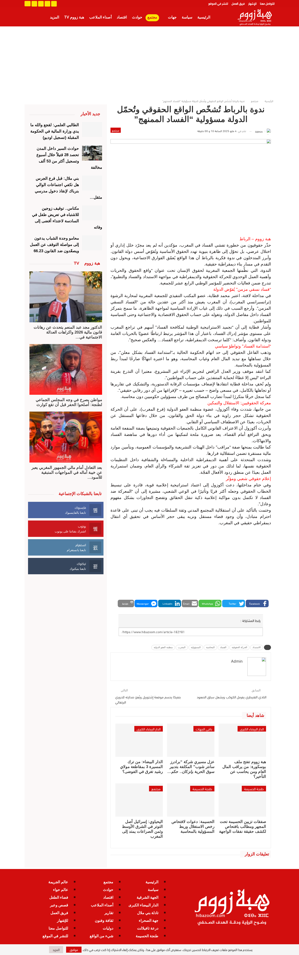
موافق (74, 949)
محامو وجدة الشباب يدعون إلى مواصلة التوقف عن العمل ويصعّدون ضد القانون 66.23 (54, 244)
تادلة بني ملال (147, 913)
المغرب (181, 647)
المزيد (54, 17)
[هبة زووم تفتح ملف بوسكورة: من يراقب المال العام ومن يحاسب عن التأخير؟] (242, 740)
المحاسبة (210, 647)
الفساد (223, 647)
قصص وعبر (59, 905)
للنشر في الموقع (218, 3)
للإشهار (252, 3)
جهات (172, 17)
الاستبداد (257, 647)
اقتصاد (122, 17)
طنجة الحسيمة (254, 788)
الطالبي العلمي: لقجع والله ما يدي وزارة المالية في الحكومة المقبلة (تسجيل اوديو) (54, 131)
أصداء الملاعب (100, 17)
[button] (257, 603)
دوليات (108, 928)
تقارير (108, 913)
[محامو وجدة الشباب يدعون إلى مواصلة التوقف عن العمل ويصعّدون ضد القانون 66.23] (92, 242)
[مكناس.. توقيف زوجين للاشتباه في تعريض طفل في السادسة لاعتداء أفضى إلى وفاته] (92, 212)
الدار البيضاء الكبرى (252, 729)
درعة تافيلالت (147, 928)
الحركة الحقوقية (239, 647)
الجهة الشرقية (147, 897)
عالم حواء (60, 890)
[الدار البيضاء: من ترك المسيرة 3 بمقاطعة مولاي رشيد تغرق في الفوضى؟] (139, 740)
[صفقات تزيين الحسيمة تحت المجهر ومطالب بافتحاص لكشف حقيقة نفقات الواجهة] (242, 800)
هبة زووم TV (74, 17)
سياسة (187, 17)
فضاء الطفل (58, 897)
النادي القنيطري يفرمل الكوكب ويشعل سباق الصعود (231, 696)
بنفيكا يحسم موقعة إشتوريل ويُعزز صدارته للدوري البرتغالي (148, 699)
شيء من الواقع (101, 936)
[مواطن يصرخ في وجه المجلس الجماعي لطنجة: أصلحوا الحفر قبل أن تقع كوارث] (65, 369)
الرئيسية (203, 17)
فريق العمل (238, 3)
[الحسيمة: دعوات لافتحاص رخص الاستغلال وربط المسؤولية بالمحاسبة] (190, 800)
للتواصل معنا (267, 3)
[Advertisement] (149, 61)
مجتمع (152, 17)
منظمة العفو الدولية (163, 647)
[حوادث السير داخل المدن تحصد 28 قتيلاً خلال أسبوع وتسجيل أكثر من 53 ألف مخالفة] (92, 153)
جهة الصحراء (148, 921)
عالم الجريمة (58, 882)
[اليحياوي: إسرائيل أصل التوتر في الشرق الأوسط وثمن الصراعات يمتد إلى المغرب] (139, 800)
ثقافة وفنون (104, 921)
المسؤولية (196, 647)
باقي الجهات (204, 729)
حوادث (137, 17)
